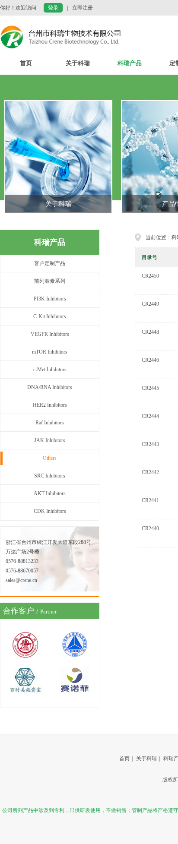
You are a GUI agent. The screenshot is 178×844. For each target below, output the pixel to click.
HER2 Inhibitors (50, 405)
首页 (26, 63)
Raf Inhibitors (49, 423)
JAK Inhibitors (49, 440)
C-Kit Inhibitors (49, 316)
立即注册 (82, 8)
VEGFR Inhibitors (50, 334)
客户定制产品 (49, 263)
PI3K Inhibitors (50, 299)
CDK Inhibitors (50, 511)
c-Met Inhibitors (50, 370)
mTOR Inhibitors (49, 352)
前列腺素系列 (49, 281)
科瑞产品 (130, 63)
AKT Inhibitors (50, 493)
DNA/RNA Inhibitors (49, 387)
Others (50, 458)
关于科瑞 (78, 63)
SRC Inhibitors (49, 476)
